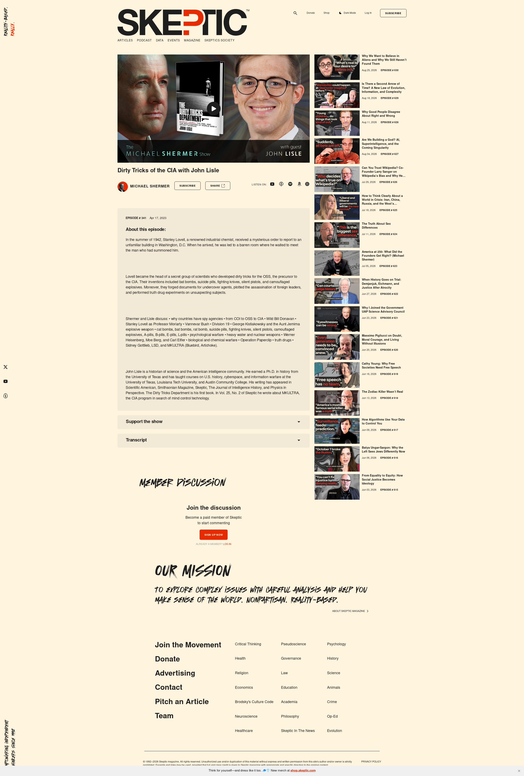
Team (164, 716)
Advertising (175, 674)
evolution (334, 731)
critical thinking (248, 644)
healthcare (244, 731)
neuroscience (246, 717)
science (333, 673)
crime (332, 702)
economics (244, 688)
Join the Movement (188, 645)
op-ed (332, 717)
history (333, 659)
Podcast (144, 40)
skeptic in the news (298, 731)
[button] (393, 13)
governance (291, 659)
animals (333, 688)
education (289, 688)
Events (174, 40)
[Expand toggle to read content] (298, 421)
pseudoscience (293, 644)
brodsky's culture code (254, 702)
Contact (168, 688)
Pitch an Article (182, 702)
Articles (125, 40)
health (240, 659)
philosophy (290, 717)
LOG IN (227, 544)
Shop (327, 13)
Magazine (192, 40)
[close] (519, 771)
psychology (336, 644)
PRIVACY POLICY (371, 762)
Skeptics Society (219, 40)
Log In (368, 13)
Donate (311, 13)
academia (289, 702)
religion (241, 673)
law (284, 673)
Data (160, 40)
